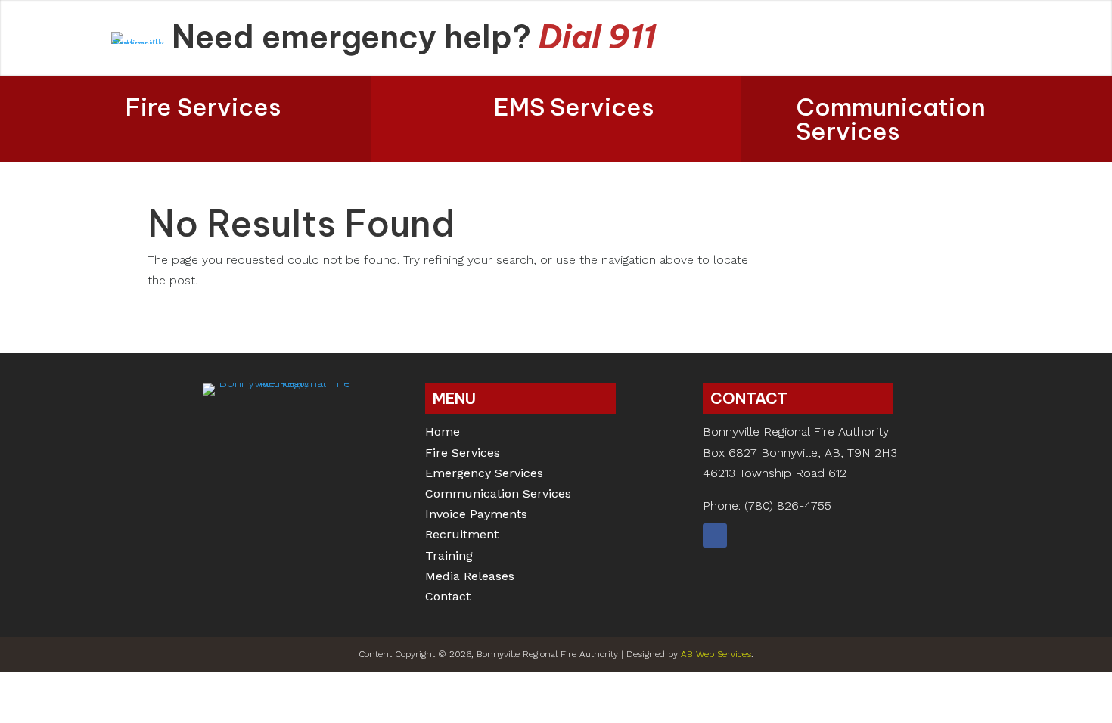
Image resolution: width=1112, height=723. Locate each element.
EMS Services (574, 107)
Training (449, 557)
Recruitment (462, 535)
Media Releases (469, 577)
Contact (448, 598)
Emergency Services (484, 474)
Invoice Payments (476, 515)
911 (632, 37)
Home (442, 433)
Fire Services (203, 107)
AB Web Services (716, 654)
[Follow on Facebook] (715, 535)
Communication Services (891, 119)
